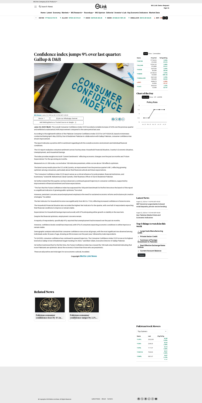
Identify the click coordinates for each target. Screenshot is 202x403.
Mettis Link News (88, 256)
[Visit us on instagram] (152, 399)
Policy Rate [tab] (145, 97)
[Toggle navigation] (35, 6)
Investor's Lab (120, 12)
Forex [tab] (150, 53)
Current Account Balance (150, 251)
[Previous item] (164, 17)
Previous (141, 255)
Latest (49, 12)
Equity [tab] (145, 53)
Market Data (154, 12)
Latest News (96, 399)
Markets (65, 12)
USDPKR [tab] (159, 97)
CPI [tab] (155, 97)
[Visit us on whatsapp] (149, 399)
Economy (57, 12)
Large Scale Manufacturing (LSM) (150, 232)
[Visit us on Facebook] (138, 399)
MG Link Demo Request (160, 5)
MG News (37, 115)
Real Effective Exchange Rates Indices (151, 246)
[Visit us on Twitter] (142, 399)
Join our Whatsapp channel (67, 118)
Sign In (166, 8)
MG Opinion (100, 12)
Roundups (88, 12)
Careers (110, 399)
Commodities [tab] (157, 53)
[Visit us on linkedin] (145, 399)
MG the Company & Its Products (44, 2)
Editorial (109, 12)
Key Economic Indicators (137, 12)
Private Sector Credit (148, 236)
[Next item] (166, 17)
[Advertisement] (101, 34)
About (104, 399)
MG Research (76, 12)
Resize (41, 118)
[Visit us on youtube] (156, 399)
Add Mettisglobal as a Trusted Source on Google (57, 122)
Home (43, 12)
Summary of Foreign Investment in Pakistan (147, 241)
